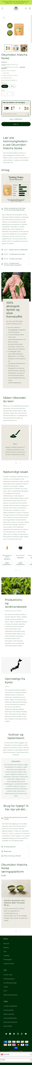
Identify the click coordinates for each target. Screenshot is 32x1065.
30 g (4, 86)
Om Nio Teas (8, 975)
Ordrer (6, 987)
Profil (5, 991)
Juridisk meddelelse (10, 1006)
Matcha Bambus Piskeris (7, 556)
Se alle (3, 875)
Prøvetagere (8, 959)
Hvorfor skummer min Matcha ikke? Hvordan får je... (14, 902)
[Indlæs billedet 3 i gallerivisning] (24, 48)
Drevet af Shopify (19, 1051)
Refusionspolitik (9, 1014)
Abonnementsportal (10, 995)
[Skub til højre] (30, 48)
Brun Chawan (20, 555)
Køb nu (16, 124)
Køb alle (6, 943)
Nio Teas (14, 1051)
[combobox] (16, 1054)
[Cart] (30, 8)
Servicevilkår (8, 1026)
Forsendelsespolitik (10, 1018)
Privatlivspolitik (9, 1010)
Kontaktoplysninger (10, 983)
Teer (5, 951)
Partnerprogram (9, 979)
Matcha (6, 947)
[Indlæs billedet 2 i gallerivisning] (15, 48)
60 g (12, 86)
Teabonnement (9, 963)
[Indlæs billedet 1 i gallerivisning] (7, 48)
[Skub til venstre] (2, 48)
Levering (3, 64)
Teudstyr (6, 955)
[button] (2, 8)
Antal (2, 90)
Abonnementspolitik (10, 1022)
